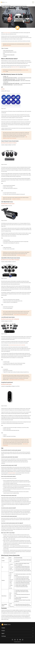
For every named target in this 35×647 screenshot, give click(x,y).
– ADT (5, 76)
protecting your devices (7, 45)
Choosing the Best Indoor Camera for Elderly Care (23, 570)
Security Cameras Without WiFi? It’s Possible (23, 579)
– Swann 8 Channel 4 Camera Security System (17, 77)
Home (2, 5)
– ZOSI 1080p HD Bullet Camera (14, 79)
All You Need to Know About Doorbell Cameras (23, 569)
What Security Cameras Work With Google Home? (23, 605)
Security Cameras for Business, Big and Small (22, 567)
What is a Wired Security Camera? (8, 50)
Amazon (10, 261)
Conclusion (5, 56)
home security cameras (6, 32)
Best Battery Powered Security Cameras (22, 590)
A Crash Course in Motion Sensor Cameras (22, 578)
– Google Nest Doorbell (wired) (12, 84)
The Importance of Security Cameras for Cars (23, 566)
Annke (6, 261)
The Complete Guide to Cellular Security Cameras (23, 581)
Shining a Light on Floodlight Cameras (21, 585)
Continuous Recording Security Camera (22, 586)
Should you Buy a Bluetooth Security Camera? (22, 582)
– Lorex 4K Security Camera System (17, 83)
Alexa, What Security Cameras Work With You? (23, 604)
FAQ (4, 53)
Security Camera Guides (7, 5)
